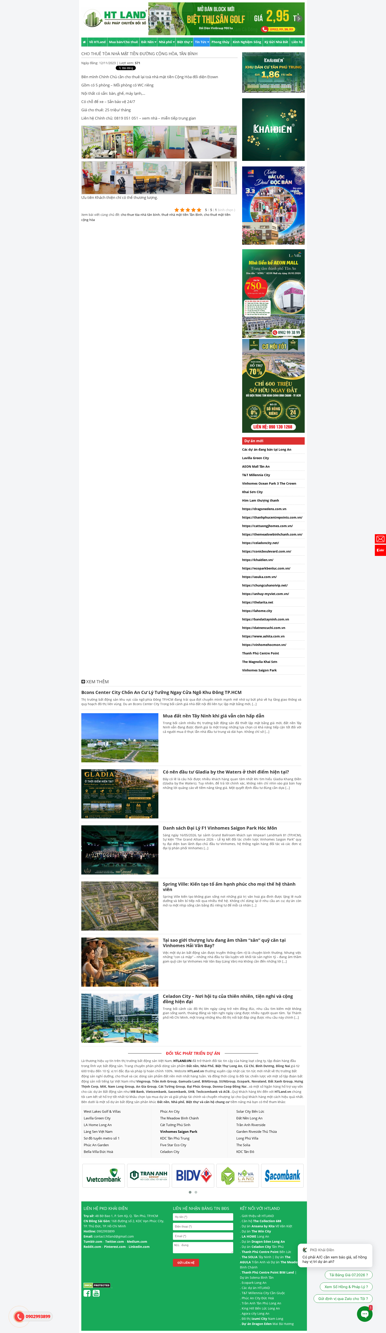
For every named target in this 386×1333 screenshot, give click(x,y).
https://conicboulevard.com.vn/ (266, 551)
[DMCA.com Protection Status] (97, 1287)
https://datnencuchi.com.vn (263, 628)
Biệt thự (183, 42)
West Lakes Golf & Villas (102, 1111)
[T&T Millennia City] (275, 436)
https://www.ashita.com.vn (263, 636)
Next (298, 18)
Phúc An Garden (96, 1145)
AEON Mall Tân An (256, 466)
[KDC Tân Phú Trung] (275, 96)
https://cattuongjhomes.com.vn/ (267, 526)
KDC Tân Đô (245, 1151)
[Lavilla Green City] (273, 336)
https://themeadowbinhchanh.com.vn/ (272, 534)
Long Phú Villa (247, 1138)
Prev (154, 18)
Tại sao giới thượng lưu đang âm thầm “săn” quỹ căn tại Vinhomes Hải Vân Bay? (224, 942)
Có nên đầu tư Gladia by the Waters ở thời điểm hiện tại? (226, 772)
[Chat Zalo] (380, 550)
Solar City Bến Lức (250, 1111)
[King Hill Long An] (275, 248)
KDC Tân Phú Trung (174, 1138)
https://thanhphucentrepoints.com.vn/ (272, 517)
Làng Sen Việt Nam (98, 1131)
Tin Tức (200, 42)
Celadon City (169, 1151)
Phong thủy (220, 42)
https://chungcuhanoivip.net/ (265, 585)
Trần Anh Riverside (250, 1125)
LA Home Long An (98, 1125)
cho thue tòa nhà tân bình (140, 214)
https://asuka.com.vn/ (259, 577)
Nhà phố (165, 42)
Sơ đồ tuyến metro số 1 (102, 1138)
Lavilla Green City (255, 458)
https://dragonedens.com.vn (264, 509)
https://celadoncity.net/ (260, 543)
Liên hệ (297, 42)
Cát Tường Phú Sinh (175, 1125)
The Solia (243, 1145)
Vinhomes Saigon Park (259, 670)
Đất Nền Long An (249, 1118)
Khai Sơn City (252, 492)
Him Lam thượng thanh (260, 500)
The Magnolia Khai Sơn (259, 662)
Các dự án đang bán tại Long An (266, 449)
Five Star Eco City (173, 1145)
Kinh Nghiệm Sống (247, 42)
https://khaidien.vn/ (257, 560)
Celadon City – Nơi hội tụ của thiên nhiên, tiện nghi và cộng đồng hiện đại (228, 999)
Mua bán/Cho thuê (123, 42)
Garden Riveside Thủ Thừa (256, 1131)
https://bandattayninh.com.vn (265, 619)
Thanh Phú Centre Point (260, 653)
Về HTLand (97, 42)
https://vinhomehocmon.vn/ (264, 645)
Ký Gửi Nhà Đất (276, 42)
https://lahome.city (257, 611)
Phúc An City (170, 1111)
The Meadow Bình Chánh (179, 1118)
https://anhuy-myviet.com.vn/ (265, 594)
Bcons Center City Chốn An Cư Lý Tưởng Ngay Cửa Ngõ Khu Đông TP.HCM (161, 692)
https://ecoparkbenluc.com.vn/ (266, 568)
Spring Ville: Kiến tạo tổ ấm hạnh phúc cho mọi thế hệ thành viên (229, 886)
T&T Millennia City (256, 475)
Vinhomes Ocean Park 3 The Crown (269, 483)
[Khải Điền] (275, 164)
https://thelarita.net (257, 602)
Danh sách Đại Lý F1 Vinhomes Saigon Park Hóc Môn (220, 828)
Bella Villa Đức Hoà (98, 1151)
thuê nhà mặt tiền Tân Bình (182, 214)
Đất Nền (147, 42)
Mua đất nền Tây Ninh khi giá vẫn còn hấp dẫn (213, 716)
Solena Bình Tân (262, 1277)
